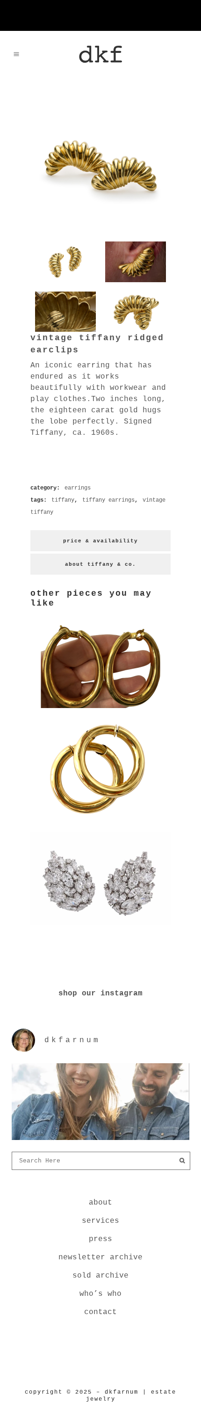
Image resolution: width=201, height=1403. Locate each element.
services (100, 1221)
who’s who (100, 1294)
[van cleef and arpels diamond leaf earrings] (100, 927)
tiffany (62, 500)
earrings (78, 488)
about (100, 1202)
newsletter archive (100, 1257)
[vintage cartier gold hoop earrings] (100, 818)
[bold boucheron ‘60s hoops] (100, 710)
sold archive (100, 1275)
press (100, 1239)
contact (100, 1312)
